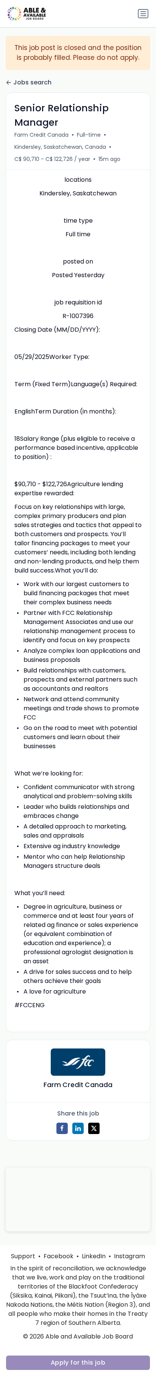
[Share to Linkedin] (78, 1128)
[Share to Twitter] (94, 1128)
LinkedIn (94, 1256)
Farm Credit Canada (41, 135)
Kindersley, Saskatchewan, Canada (60, 147)
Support (23, 1256)
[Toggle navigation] (143, 13)
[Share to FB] (62, 1128)
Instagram (129, 1256)
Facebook (58, 1256)
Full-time (89, 135)
